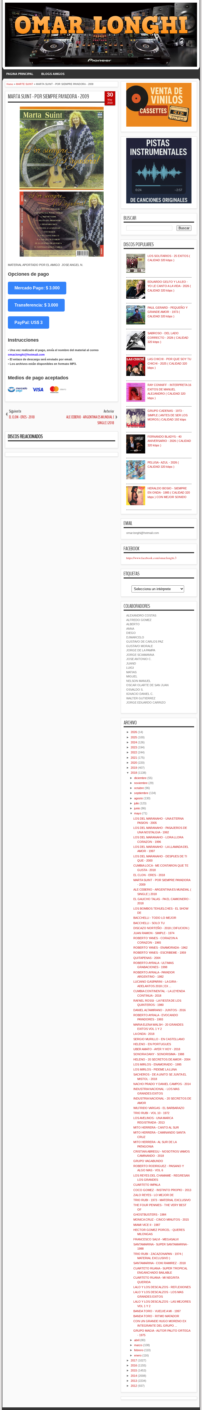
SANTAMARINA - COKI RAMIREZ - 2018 (159, 1263)
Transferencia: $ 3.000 (36, 305)
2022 (134, 752)
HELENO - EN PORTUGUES (152, 1044)
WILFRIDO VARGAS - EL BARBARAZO (158, 1108)
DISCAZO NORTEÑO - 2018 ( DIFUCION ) (161, 928)
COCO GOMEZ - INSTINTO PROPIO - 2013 (162, 1190)
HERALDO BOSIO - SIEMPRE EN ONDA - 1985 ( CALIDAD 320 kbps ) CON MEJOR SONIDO (169, 493)
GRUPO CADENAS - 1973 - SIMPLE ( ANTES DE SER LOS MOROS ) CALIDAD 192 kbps (168, 415)
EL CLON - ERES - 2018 (149, 875)
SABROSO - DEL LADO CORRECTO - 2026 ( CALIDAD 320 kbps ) (168, 337)
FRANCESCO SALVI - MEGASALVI (156, 1239)
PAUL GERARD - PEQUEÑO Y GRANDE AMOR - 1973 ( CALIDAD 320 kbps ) (168, 312)
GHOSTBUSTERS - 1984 (149, 1214)
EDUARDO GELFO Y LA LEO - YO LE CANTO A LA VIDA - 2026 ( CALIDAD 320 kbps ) (169, 286)
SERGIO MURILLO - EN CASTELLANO (159, 1039)
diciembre (140, 778)
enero (138, 1355)
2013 (134, 1380)
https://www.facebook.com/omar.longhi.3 (151, 558)
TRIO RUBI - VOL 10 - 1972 (151, 1113)
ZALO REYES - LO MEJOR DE (153, 1195)
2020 (134, 762)
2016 (134, 1365)
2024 (134, 742)
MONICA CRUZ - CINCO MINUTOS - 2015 (161, 1219)
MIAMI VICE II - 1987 (146, 1224)
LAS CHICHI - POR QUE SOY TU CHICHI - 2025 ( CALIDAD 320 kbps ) (169, 363)
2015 (134, 1370)
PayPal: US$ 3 (28, 322)
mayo (137, 813)
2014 (134, 1375)
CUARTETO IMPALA (146, 1184)
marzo (138, 1345)
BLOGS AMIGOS (52, 73)
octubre (139, 788)
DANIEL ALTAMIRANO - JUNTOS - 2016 (159, 1010)
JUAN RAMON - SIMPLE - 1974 (153, 933)
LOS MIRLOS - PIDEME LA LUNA (155, 1069)
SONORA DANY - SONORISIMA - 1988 (158, 1054)
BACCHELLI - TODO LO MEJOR (154, 917)
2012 (134, 1385)
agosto (138, 798)
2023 (134, 747)
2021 (134, 757)
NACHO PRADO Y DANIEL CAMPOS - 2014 (162, 1084)
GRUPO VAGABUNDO (148, 1161)
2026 (134, 732)
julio (136, 803)
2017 (134, 1360)
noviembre (141, 783)
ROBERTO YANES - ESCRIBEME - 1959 (159, 952)
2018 (134, 772)
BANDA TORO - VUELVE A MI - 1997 (157, 1311)
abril (136, 1340)
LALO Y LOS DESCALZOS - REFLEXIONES (162, 1287)
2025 (134, 737)
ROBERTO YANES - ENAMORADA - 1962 (160, 947)
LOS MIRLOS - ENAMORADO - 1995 (157, 1064)
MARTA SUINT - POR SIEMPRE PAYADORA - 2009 (48, 97)
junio (137, 808)
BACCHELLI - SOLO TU (149, 923)
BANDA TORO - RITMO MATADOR (156, 1316)
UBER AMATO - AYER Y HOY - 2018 (156, 1049)
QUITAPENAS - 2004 (146, 957)
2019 (134, 767)
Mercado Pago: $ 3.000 (37, 288)
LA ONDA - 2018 (143, 1033)
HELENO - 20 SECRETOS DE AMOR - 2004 (161, 1059)
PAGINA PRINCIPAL (19, 73)
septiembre (141, 793)
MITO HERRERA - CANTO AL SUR (156, 1127)
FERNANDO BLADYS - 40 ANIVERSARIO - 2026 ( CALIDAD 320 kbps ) (169, 441)
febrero (138, 1350)
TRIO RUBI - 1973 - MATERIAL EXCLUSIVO (162, 1200)
